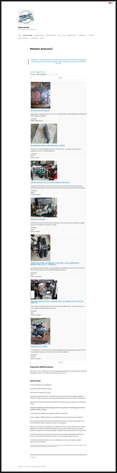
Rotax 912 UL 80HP (39, 346)
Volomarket (23, 27)
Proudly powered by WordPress (39, 466)
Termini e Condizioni (23, 38)
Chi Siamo (91, 35)
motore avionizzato (40, 110)
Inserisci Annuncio (39, 35)
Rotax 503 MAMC (38, 219)
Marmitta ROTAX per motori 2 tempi (48, 145)
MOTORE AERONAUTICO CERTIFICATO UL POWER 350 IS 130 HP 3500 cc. (57, 302)
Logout (42, 38)
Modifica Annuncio (51, 35)
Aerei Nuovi (82, 35)
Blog (64, 35)
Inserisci (32, 72)
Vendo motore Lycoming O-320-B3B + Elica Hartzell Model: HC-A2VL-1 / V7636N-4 (55, 263)
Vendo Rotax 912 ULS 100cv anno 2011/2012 (50, 182)
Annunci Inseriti (27, 35)
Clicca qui (48, 392)
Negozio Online (71, 35)
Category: (33, 74)
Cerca (59, 35)
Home (19, 35)
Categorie (38, 72)
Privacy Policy (34, 38)
